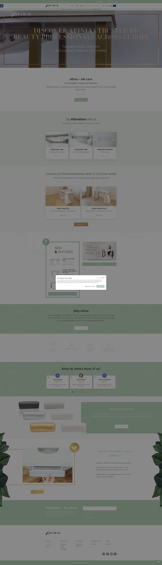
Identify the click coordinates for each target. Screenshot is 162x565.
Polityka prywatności (94, 282)
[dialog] (81, 282)
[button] (91, 286)
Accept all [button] (100, 286)
